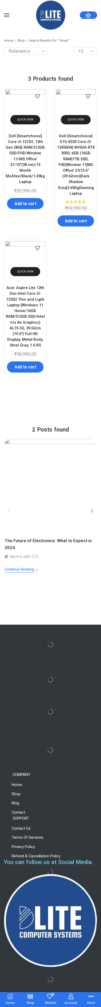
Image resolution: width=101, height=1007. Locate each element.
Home (8, 40)
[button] (92, 511)
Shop (21, 40)
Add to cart (25, 203)
